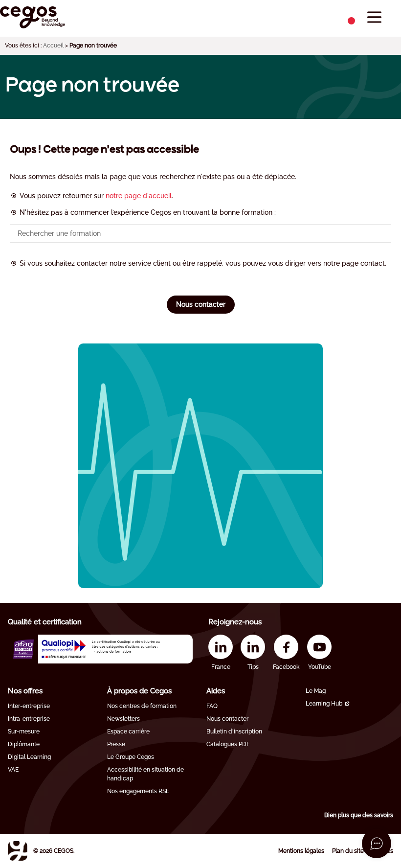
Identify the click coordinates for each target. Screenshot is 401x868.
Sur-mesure (24, 731)
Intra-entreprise (29, 718)
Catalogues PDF (228, 744)
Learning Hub (324, 703)
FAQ (212, 706)
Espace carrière (128, 731)
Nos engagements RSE (138, 791)
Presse (116, 744)
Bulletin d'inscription (234, 731)
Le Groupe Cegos (130, 757)
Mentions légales (301, 850)
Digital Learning (29, 757)
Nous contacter (200, 304)
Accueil (53, 45)
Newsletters (123, 718)
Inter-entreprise (29, 706)
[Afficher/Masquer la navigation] (374, 17)
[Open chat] (376, 843)
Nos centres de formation (142, 706)
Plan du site (348, 850)
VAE (13, 769)
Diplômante (24, 744)
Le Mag (316, 690)
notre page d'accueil (139, 196)
